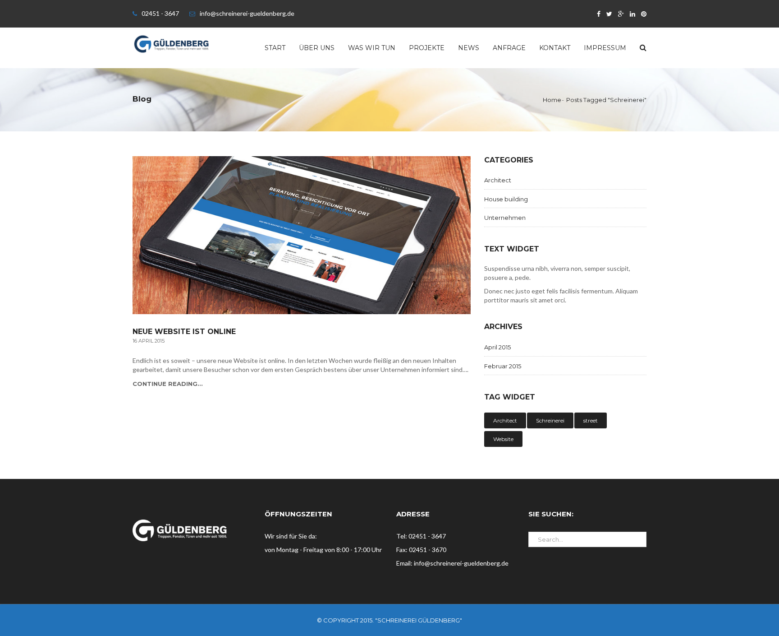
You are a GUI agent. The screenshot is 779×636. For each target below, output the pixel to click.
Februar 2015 (502, 366)
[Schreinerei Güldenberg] (172, 43)
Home (552, 99)
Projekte (426, 48)
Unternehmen (505, 217)
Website (503, 439)
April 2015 (497, 347)
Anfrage (509, 48)
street (590, 420)
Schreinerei (550, 420)
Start (275, 48)
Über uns (317, 48)
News (468, 48)
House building (506, 199)
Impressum (605, 48)
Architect (497, 180)
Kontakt (554, 48)
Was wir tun (371, 48)
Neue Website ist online (184, 332)
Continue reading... (168, 383)
